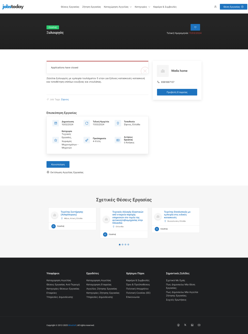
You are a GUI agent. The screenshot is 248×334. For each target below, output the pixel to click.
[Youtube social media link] (199, 324)
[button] (118, 6)
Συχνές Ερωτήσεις (176, 299)
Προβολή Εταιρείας (177, 92)
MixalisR (72, 325)
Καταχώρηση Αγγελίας (58, 280)
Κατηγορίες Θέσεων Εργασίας (62, 288)
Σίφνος (65, 99)
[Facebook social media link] (178, 324)
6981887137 (167, 82)
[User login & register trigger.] (215, 6)
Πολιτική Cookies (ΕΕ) (138, 292)
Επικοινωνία (133, 297)
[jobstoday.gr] (12, 6)
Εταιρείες (51, 292)
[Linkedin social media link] (192, 324)
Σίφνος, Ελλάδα (132, 124)
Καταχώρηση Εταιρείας (99, 284)
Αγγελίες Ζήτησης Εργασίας (101, 288)
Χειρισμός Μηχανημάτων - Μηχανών (70, 144)
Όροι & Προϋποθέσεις (138, 284)
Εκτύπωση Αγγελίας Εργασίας (67, 172)
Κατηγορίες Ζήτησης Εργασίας (103, 292)
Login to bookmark (195, 27)
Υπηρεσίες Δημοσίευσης (59, 297)
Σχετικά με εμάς (175, 280)
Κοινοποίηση (58, 164)
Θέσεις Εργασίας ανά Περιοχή (63, 284)
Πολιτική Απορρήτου (137, 288)
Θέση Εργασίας (231, 6)
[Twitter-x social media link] (185, 324)
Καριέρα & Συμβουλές (138, 280)
